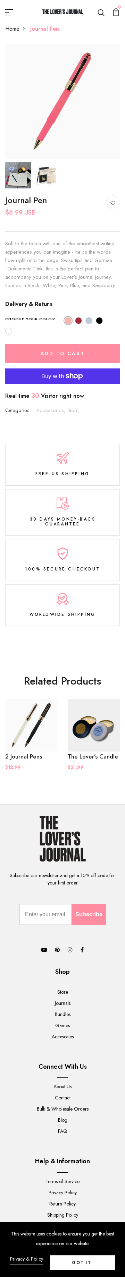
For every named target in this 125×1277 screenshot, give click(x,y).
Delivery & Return (28, 304)
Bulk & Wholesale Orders (63, 1108)
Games (62, 1025)
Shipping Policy (62, 1214)
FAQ (62, 1131)
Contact (62, 1097)
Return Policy (62, 1203)
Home (12, 29)
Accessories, (51, 410)
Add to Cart (63, 353)
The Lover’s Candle (93, 756)
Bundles (62, 1014)
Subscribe (88, 914)
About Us (62, 1086)
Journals (62, 1003)
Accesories (63, 1036)
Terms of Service (62, 1181)
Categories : (19, 410)
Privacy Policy (63, 1192)
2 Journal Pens (23, 756)
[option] (62, 101)
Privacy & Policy (26, 1258)
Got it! (82, 1263)
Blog (62, 1120)
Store (73, 410)
